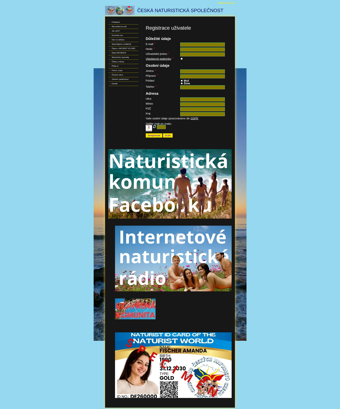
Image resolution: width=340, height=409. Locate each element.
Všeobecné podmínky (158, 58)
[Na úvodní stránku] (120, 14)
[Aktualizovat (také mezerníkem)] (154, 126)
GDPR (194, 118)
